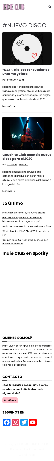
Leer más (7, 106)
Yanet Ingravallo (17, 164)
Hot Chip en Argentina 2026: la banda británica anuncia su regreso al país (22, 219)
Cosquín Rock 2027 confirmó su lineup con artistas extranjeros (25, 241)
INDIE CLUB (40, 444)
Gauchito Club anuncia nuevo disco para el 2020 (26, 157)
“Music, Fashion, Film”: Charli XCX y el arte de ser (26, 233)
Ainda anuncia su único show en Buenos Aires (26, 226)
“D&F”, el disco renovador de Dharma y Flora (26, 72)
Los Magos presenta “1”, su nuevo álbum (23, 212)
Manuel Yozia (15, 79)
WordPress (27, 455)
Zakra (33, 449)
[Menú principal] (49, 7)
